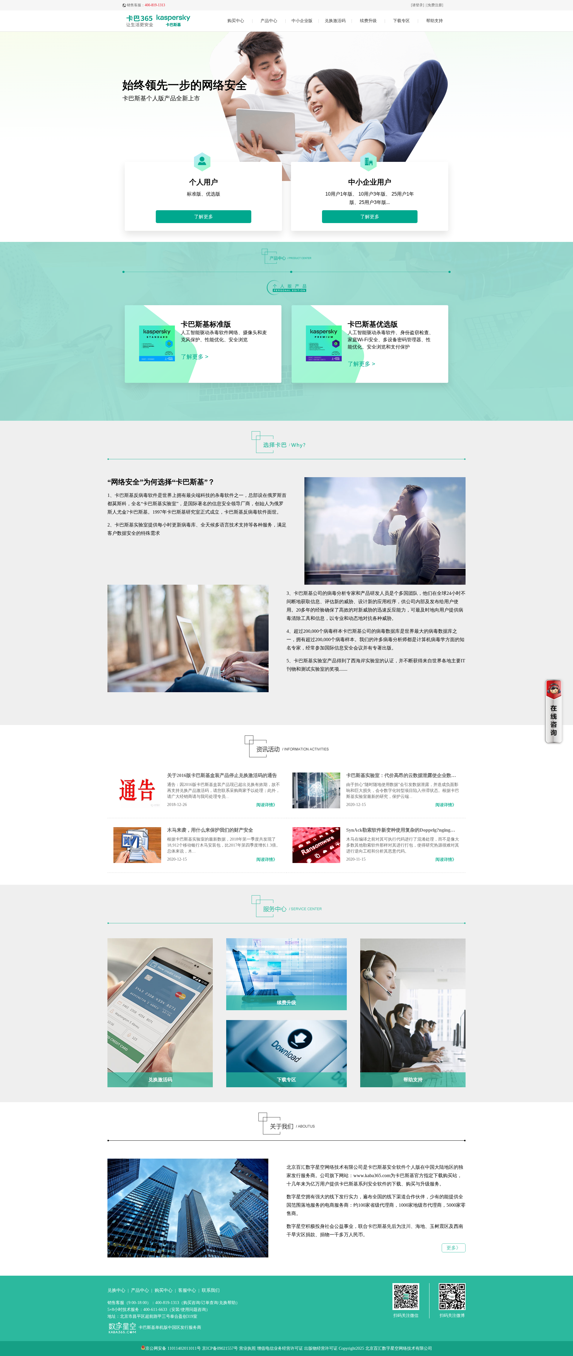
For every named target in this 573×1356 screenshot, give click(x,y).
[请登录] (417, 5)
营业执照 (247, 1348)
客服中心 (187, 1290)
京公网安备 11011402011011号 (173, 1348)
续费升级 (368, 21)
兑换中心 (116, 1290)
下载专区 (401, 21)
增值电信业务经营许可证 (280, 1348)
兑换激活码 (335, 21)
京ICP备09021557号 (220, 1348)
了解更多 (203, 216)
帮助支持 (434, 21)
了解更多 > (194, 357)
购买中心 (235, 21)
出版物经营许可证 (321, 1348)
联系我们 (211, 1290)
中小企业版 (302, 21)
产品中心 (269, 21)
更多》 (453, 1247)
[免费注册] (434, 5)
